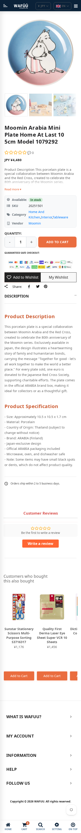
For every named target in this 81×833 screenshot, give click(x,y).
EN (63, 6)
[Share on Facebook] (30, 286)
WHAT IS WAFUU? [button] (24, 716)
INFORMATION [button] (21, 755)
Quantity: (13, 233)
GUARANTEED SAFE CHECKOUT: (22, 252)
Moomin (35, 223)
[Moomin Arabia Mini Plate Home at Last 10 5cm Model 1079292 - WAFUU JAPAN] (16, 104)
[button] (15, 153)
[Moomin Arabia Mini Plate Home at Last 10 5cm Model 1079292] (40, 104)
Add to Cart (18, 676)
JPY (41, 6)
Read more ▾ (12, 189)
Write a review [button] (40, 543)
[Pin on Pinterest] (45, 286)
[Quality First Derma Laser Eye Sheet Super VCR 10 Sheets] (52, 607)
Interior (46, 217)
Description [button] (16, 296)
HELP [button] (11, 769)
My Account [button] (20, 736)
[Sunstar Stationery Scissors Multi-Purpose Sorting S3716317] (19, 607)
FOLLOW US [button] (18, 783)
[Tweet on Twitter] (37, 286)
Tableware (60, 217)
